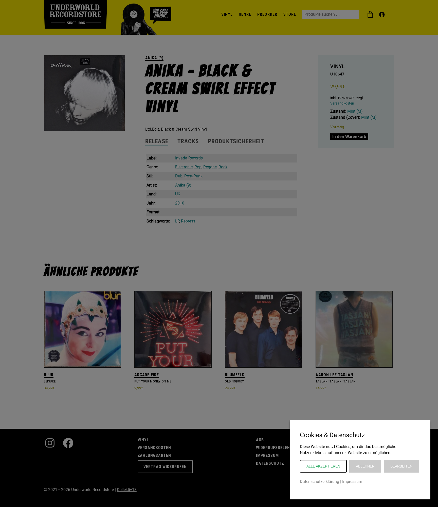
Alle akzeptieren (323, 466)
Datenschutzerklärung (319, 481)
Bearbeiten (401, 466)
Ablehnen (365, 466)
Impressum (352, 481)
